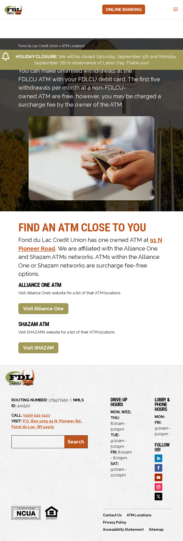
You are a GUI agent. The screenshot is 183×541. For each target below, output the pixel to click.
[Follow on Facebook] (158, 468)
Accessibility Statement (123, 529)
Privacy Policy (114, 522)
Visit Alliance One (43, 308)
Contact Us (112, 515)
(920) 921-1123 (36, 415)
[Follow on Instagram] (158, 487)
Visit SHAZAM (38, 348)
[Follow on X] (158, 496)
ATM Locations (139, 515)
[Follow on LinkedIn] (158, 458)
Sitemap (156, 529)
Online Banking (124, 9)
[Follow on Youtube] (158, 477)
